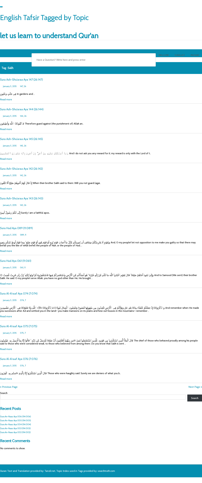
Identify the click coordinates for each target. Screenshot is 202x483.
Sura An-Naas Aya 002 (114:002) (15, 432)
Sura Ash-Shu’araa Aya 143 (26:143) (21, 198)
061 (21, 267)
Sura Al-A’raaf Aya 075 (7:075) (18, 326)
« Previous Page (9, 386)
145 (21, 145)
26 (25, 86)
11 (25, 235)
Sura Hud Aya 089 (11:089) (16, 228)
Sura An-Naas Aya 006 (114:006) (15, 416)
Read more (6, 99)
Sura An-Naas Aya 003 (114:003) (15, 428)
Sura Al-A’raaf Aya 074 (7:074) (19, 293)
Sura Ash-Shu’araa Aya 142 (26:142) (21, 168)
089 (22, 235)
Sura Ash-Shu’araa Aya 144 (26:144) (22, 109)
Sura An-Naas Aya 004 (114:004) (15, 424)
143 (21, 205)
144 (21, 116)
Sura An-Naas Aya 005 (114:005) (15, 420)
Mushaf (195, 55)
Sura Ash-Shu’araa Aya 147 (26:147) (21, 79)
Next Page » (195, 386)
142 (21, 175)
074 (22, 300)
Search (3, 393)
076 (22, 365)
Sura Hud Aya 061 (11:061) (15, 261)
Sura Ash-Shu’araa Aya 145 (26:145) (21, 139)
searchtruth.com (106, 470)
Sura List (180, 55)
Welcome (164, 55)
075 (22, 333)
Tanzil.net (50, 470)
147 (21, 86)
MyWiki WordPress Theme (25, 479)
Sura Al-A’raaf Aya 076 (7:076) (19, 359)
